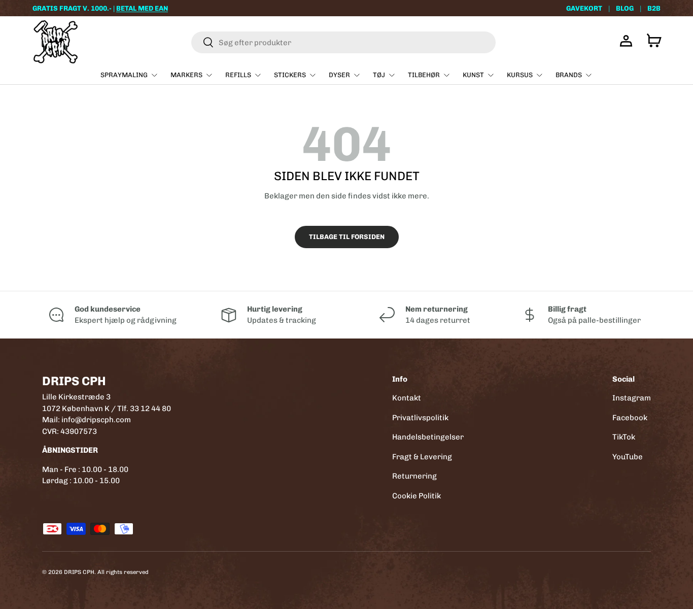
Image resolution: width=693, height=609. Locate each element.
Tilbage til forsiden (347, 237)
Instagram (631, 397)
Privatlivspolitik (420, 417)
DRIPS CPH (79, 572)
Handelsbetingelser (428, 437)
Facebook (629, 417)
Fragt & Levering (422, 456)
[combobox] (343, 42)
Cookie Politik (416, 495)
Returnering (414, 476)
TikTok (623, 437)
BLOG (625, 8)
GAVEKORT (584, 8)
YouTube (627, 456)
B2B (654, 8)
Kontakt (406, 397)
